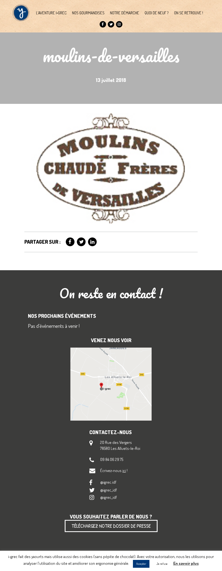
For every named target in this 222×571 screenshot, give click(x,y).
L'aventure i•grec (51, 12)
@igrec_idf (108, 490)
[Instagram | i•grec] (119, 24)
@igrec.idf (108, 482)
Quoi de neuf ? (157, 12)
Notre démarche (124, 12)
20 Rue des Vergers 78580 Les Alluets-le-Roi (120, 445)
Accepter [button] (141, 564)
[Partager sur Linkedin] (92, 241)
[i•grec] (20, 12)
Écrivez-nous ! (114, 470)
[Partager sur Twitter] (81, 241)
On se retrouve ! (188, 12)
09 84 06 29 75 (111, 459)
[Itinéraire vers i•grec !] (111, 384)
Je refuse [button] (162, 564)
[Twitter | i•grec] (111, 24)
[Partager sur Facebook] (70, 241)
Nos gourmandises (88, 12)
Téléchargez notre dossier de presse (111, 525)
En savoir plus (186, 563)
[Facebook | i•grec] (103, 24)
